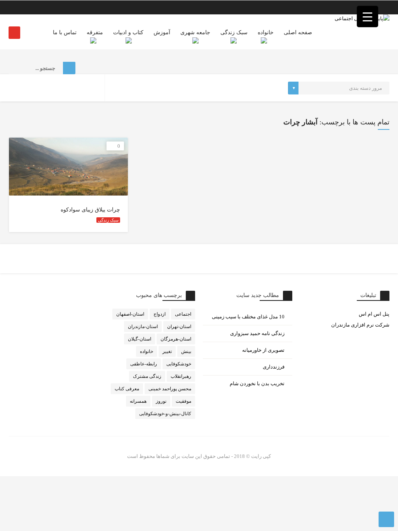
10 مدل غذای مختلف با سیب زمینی (248, 317)
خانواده (266, 32)
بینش (186, 351)
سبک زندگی (234, 32)
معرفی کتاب (127, 388)
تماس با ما (65, 32)
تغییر (167, 351)
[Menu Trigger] (367, 16)
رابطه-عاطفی (143, 364)
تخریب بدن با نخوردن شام (257, 383)
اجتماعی (183, 314)
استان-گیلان (139, 339)
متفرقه (95, 32)
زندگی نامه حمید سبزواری (257, 333)
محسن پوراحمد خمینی (169, 388)
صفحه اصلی (298, 32)
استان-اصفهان (130, 314)
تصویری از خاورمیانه (263, 350)
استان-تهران (179, 326)
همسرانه (138, 401)
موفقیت (183, 401)
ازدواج (160, 314)
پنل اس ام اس (374, 314)
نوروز (161, 401)
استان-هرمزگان (176, 339)
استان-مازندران (143, 326)
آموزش (162, 32)
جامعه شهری (195, 32)
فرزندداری (274, 367)
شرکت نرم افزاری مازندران (360, 325)
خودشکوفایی (178, 364)
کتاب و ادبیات (128, 32)
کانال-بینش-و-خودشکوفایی (165, 413)
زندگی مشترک (147, 376)
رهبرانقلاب (181, 376)
